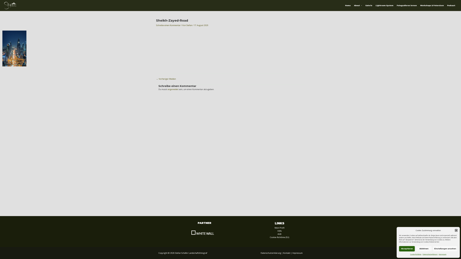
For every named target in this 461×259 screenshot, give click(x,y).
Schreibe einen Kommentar (168, 25)
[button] (456, 230)
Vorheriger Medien (166, 79)
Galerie (368, 5)
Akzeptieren (407, 248)
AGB (279, 234)
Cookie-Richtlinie (415, 254)
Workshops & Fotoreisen (432, 5)
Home (348, 5)
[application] (361, 5)
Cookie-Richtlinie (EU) (279, 237)
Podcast (451, 5)
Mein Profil (279, 228)
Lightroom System (384, 5)
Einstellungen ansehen (445, 248)
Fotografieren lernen (407, 5)
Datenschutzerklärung (430, 254)
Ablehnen (423, 248)
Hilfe (279, 231)
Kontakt (286, 253)
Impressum (442, 254)
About (357, 5)
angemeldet (173, 89)
